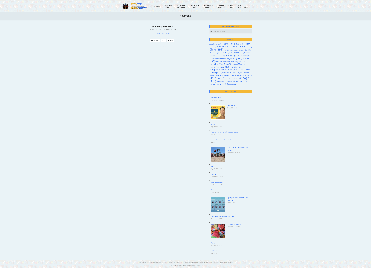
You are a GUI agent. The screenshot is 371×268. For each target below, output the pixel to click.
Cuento (216, 53)
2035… (213, 166)
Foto (236, 58)
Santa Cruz (232, 78)
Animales (213, 44)
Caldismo (223, 46)
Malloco (213, 124)
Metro (243, 64)
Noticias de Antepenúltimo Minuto (225, 68)
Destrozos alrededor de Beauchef (222, 216)
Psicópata (233, 75)
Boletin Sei (213, 47)
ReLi (212, 190)
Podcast (225, 73)
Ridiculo (173, 29)
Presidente (236, 72)
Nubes (240, 70)
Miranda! (214, 251)
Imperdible (228, 61)
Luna (237, 64)
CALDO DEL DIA (230, 91)
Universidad (218, 84)
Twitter (229, 81)
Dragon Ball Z (229, 55)
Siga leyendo (163, 33)
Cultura (226, 52)
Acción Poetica (163, 26)
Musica (214, 67)
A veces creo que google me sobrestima (224, 132)
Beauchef (242, 43)
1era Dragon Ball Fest (234, 224)
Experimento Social (219, 58)
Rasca (213, 243)
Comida (168, 29)
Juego (238, 61)
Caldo (234, 47)
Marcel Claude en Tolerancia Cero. (222, 140)
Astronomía (226, 43)
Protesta (222, 75)
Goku (218, 61)
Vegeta (232, 84)
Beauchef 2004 (216, 98)
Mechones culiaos (217, 182)
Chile (216, 49)
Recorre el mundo (244, 75)
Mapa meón (231, 105)
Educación (245, 56)
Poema (213, 174)
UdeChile (240, 81)
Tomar (220, 81)
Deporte (239, 53)
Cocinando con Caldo (237, 50)
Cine (226, 50)
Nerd (225, 66)
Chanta (245, 46)
